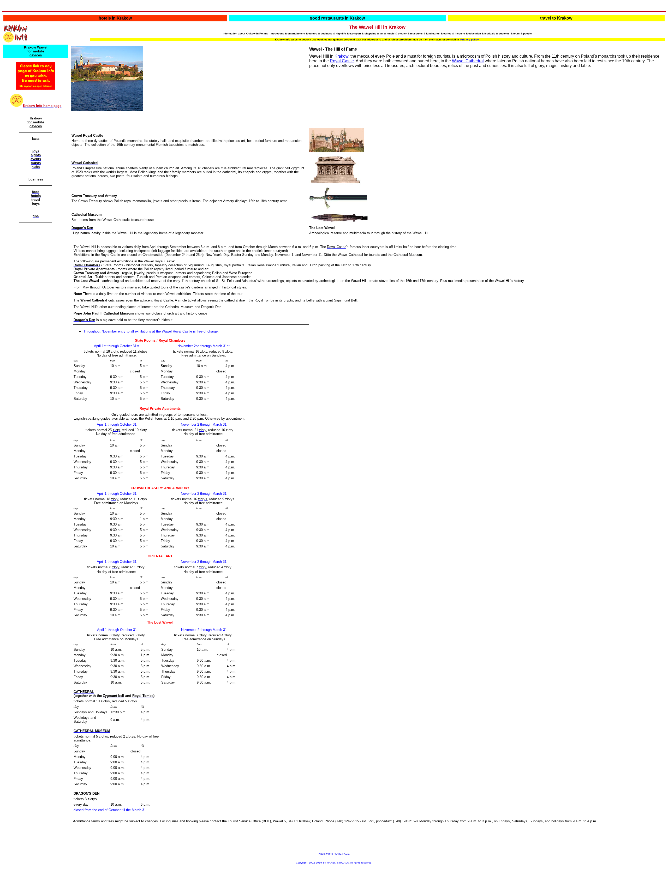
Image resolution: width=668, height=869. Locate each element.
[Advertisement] (34, 305)
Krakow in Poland (257, 33)
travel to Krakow (556, 18)
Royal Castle (342, 61)
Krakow (341, 56)
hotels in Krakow (115, 18)
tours (516, 33)
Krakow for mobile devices (35, 122)
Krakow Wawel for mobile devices (35, 51)
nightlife (341, 33)
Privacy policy (469, 39)
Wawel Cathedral (468, 61)
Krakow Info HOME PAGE (334, 853)
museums (416, 33)
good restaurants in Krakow (337, 18)
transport (355, 33)
